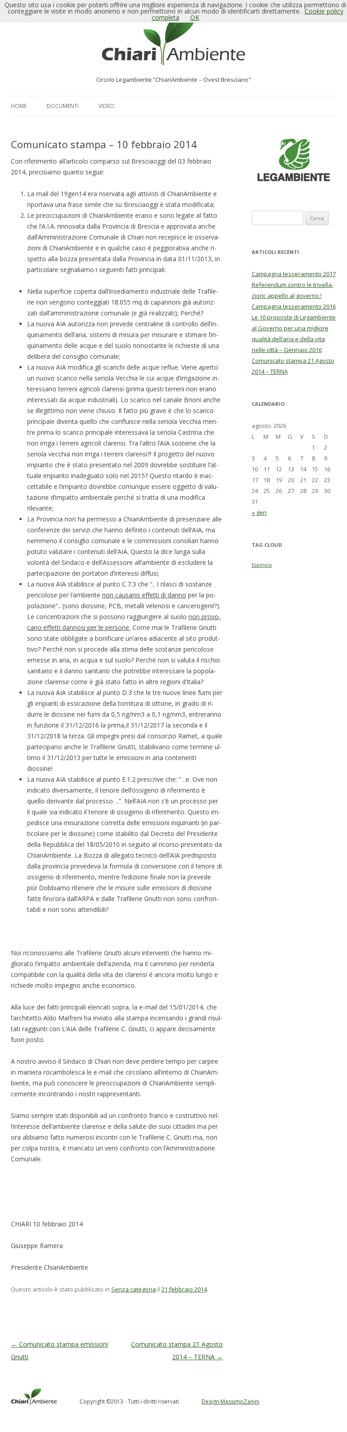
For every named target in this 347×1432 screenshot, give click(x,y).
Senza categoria (133, 1289)
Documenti (63, 106)
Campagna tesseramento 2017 (294, 274)
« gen (259, 512)
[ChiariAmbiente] (173, 42)
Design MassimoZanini (230, 1401)
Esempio (262, 565)
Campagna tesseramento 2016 (294, 306)
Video (106, 106)
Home (19, 106)
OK (194, 17)
